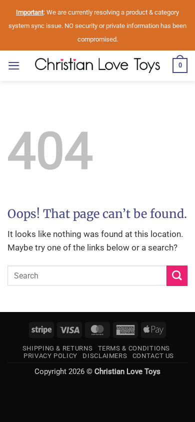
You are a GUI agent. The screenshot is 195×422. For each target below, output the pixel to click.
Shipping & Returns (57, 348)
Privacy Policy (51, 356)
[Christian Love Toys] (97, 65)
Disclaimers (104, 356)
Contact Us (153, 356)
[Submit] (177, 276)
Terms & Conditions (134, 348)
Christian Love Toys (127, 371)
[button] (14, 65)
